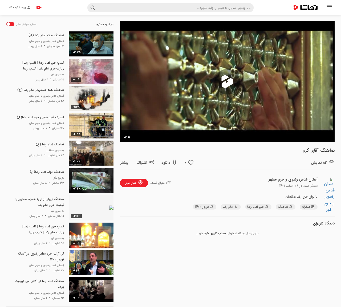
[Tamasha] (306, 7)
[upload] (39, 7)
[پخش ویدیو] (227, 82)
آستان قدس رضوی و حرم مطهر (293, 179)
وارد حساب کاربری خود (218, 233)
